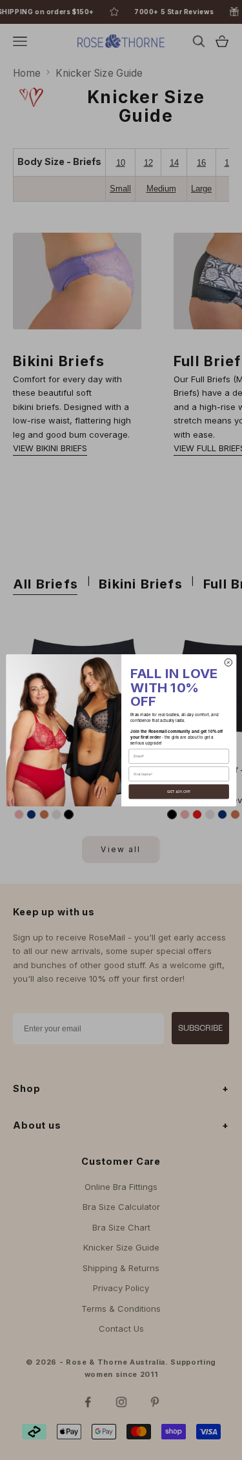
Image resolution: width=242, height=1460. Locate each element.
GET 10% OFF (178, 791)
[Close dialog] (228, 661)
